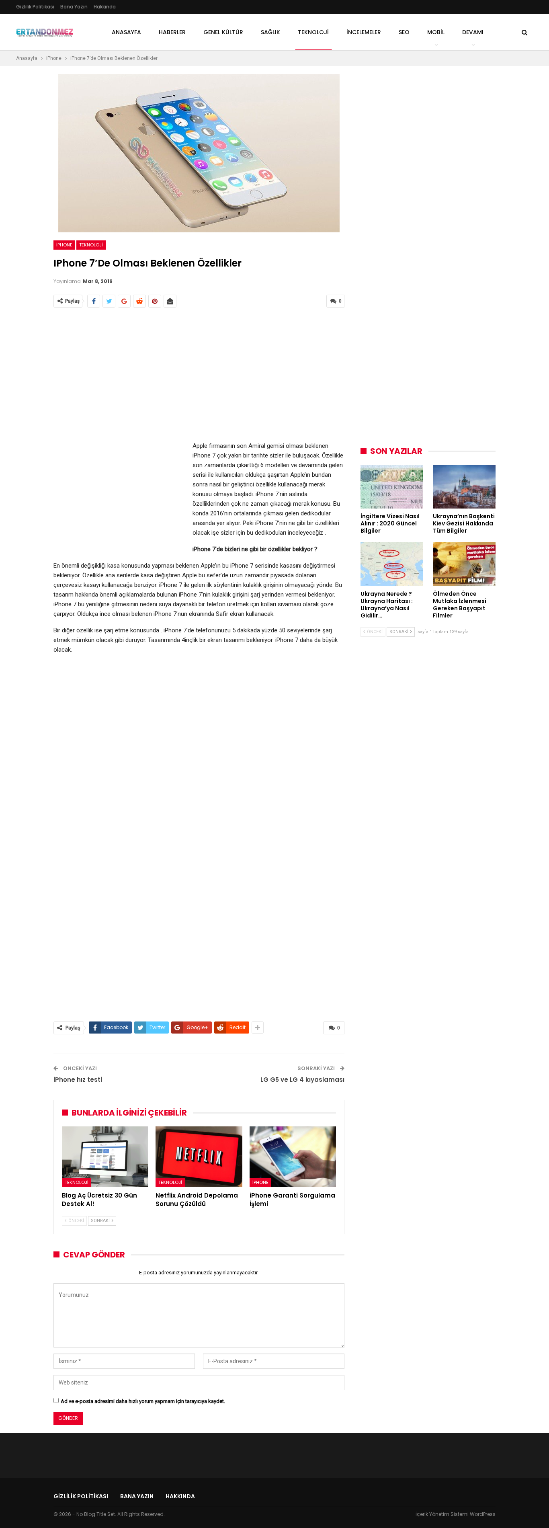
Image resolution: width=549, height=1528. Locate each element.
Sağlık (270, 32)
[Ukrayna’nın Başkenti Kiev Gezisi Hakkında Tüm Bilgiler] (464, 487)
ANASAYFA (126, 32)
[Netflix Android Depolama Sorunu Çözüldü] (199, 1156)
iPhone (64, 245)
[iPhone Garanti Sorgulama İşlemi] (293, 1156)
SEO (404, 32)
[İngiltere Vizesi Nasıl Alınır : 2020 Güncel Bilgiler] (392, 487)
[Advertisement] (198, 375)
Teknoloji (91, 245)
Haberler (172, 32)
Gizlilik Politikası (35, 6)
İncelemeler (363, 32)
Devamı (472, 32)
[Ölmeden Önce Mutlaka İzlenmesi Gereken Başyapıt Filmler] (464, 564)
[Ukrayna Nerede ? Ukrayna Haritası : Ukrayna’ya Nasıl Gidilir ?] (392, 564)
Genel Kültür (223, 32)
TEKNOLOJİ (313, 32)
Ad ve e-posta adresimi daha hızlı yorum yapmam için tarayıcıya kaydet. (143, 1401)
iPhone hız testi (77, 1079)
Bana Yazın (74, 6)
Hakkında (105, 6)
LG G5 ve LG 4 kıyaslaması (302, 1079)
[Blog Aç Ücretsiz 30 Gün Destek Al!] (105, 1156)
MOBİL (436, 32)
